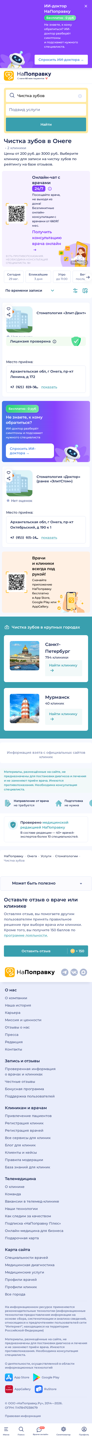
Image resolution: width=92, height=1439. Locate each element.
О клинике (15, 1186)
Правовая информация (23, 1416)
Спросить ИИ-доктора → (23, 450)
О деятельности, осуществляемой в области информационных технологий (39, 1365)
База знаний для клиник (27, 1167)
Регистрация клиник (24, 1123)
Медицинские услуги (24, 1272)
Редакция (14, 1042)
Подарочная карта (22, 1238)
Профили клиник (21, 1287)
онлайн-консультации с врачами (44, 216)
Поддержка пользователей (30, 1096)
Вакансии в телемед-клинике (32, 1201)
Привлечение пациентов (28, 1116)
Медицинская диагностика (29, 1265)
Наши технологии (21, 1209)
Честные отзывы (20, 1081)
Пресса (11, 1034)
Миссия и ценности (23, 1020)
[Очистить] (80, 96)
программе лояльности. (26, 935)
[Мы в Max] (83, 972)
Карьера (12, 1012)
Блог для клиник (20, 1145)
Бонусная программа (24, 1089)
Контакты (13, 1049)
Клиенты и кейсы (21, 1152)
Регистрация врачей (24, 1130)
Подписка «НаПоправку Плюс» (33, 1223)
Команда (13, 1194)
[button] (46, 96)
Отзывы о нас (17, 1027)
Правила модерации (24, 1160)
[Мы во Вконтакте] (74, 972)
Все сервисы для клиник (28, 1138)
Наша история (18, 1005)
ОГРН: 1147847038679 (21, 1407)
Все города (15, 1294)
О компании (16, 998)
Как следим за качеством (28, 1216)
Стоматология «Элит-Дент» (61, 313)
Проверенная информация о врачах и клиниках (30, 1071)
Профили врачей (21, 1279)
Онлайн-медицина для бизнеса (34, 1231)
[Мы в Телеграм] (64, 972)
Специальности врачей (26, 1257)
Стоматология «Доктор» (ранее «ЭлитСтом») (58, 479)
